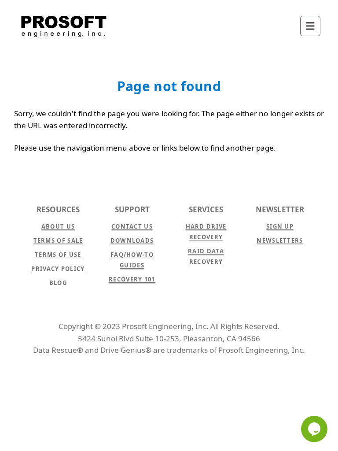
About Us (58, 226)
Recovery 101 (132, 279)
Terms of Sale (58, 240)
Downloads (132, 240)
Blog (58, 283)
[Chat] (314, 429)
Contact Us (132, 226)
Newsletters (280, 240)
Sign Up (280, 226)
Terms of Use (58, 255)
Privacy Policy (57, 269)
